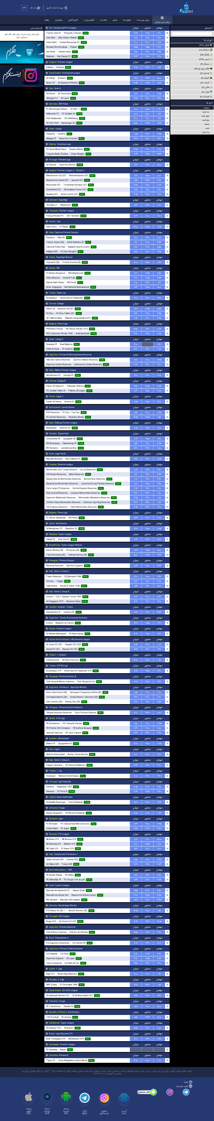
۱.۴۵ (159, 123)
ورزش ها (208, 40)
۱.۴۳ (136, 550)
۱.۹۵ (159, 333)
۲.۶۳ (159, 51)
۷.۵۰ (147, 390)
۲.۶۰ (135, 528)
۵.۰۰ (159, 78)
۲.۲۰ (135, 298)
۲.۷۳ (136, 644)
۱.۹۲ (159, 282)
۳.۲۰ (159, 138)
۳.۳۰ (148, 282)
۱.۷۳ (136, 154)
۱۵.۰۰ (159, 839)
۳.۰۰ (147, 42)
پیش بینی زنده (143, 20)
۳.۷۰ (147, 67)
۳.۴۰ (159, 98)
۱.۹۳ (136, 438)
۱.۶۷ (135, 164)
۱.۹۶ (135, 670)
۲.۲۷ (136, 864)
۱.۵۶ (159, 417)
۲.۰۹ (135, 364)
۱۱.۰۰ (159, 390)
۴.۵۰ (147, 205)
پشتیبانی (58, 20)
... (147, 344)
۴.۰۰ (135, 42)
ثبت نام (33, 7)
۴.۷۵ (136, 82)
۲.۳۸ (136, 138)
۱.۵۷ (159, 82)
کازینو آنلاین (73, 20)
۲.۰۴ (159, 329)
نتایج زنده (127, 20)
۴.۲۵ (159, 134)
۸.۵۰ (136, 251)
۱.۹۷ (135, 681)
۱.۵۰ (135, 723)
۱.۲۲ (135, 175)
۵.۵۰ (148, 109)
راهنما (47, 20)
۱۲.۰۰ (136, 118)
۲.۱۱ (159, 697)
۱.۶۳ (135, 287)
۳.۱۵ (136, 149)
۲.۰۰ (159, 1060)
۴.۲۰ (147, 723)
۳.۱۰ (159, 37)
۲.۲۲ (135, 313)
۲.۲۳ (136, 56)
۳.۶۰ (147, 189)
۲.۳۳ (159, 277)
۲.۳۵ (136, 828)
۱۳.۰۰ (136, 226)
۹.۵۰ (159, 273)
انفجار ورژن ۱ (89, 20)
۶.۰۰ (159, 205)
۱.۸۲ (135, 318)
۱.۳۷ (159, 262)
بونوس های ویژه (182, 1086)
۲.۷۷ (136, 185)
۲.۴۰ (159, 344)
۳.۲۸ (148, 154)
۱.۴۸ (135, 78)
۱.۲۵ (159, 226)
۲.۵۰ (136, 51)
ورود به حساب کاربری (54, 7)
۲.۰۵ (136, 194)
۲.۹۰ (159, 33)
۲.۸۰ (159, 194)
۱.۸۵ (136, 134)
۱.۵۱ (135, 359)
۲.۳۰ (136, 448)
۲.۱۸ (135, 37)
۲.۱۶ (135, 601)
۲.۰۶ (159, 185)
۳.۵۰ (148, 287)
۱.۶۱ (135, 242)
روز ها (209, 102)
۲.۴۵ (159, 313)
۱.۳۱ (159, 109)
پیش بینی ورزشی (162, 22)
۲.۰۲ (135, 633)
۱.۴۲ (135, 205)
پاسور (115, 20)
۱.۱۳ (135, 215)
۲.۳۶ (136, 623)
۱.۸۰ (135, 237)
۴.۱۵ (147, 82)
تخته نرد (103, 20)
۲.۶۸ (159, 732)
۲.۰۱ (135, 479)
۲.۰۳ (136, 791)
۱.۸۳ (159, 67)
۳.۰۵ (148, 33)
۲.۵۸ (136, 932)
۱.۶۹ (135, 93)
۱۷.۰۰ (159, 215)
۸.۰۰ (135, 109)
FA (25, 7)
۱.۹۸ (159, 497)
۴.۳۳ (147, 78)
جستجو (208, 28)
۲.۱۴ (135, 539)
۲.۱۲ (159, 349)
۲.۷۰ (147, 932)
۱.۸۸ (159, 42)
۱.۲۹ (159, 113)
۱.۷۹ (159, 660)
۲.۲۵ (136, 33)
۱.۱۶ (159, 118)
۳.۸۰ (136, 67)
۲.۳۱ (159, 189)
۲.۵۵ (136, 47)
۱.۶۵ (135, 180)
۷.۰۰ (147, 118)
